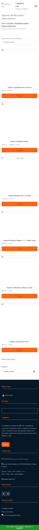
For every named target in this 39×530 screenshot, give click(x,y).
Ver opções (19, 96)
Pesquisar (5, 366)
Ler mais (19, 204)
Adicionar (19, 296)
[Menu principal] (35, 6)
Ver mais (5, 444)
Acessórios (10, 23)
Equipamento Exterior (22, 23)
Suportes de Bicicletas (9, 26)
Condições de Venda (7, 508)
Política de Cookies (7, 512)
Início (3, 23)
